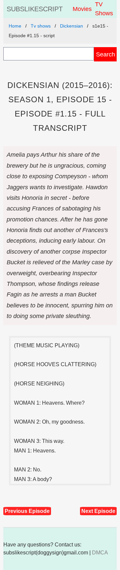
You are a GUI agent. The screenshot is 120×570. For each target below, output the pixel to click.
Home (15, 26)
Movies (82, 9)
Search (105, 54)
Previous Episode (27, 511)
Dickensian (71, 26)
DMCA (100, 552)
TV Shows (104, 9)
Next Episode (98, 511)
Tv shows (41, 26)
